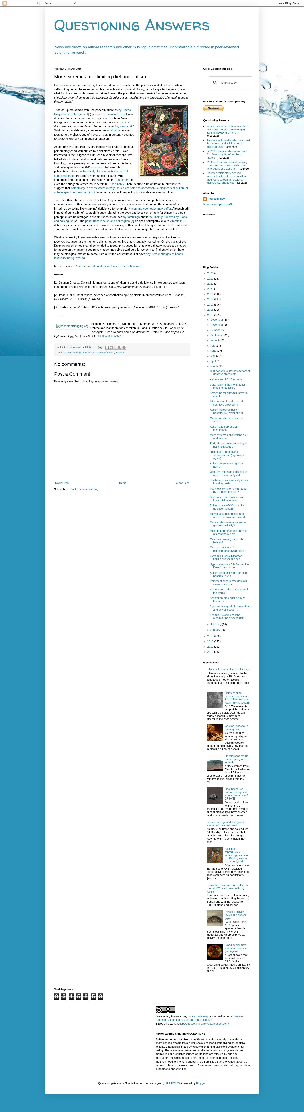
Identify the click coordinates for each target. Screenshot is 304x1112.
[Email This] (107, 347)
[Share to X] (115, 347)
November (217, 324)
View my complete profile (218, 204)
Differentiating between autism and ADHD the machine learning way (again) (237, 698)
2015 (210, 315)
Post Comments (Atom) (84, 489)
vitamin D (109, 352)
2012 (210, 646)
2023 (210, 283)
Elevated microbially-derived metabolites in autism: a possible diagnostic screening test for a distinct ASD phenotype (226, 178)
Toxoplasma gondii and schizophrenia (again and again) (227, 455)
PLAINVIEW (172, 1083)
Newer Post (62, 483)
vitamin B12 (177, 221)
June (213, 350)
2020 (210, 289)
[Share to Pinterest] (124, 347)
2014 (210, 636)
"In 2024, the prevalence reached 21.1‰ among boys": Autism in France (227, 154)
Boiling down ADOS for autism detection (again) (228, 507)
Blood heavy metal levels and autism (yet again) (236, 948)
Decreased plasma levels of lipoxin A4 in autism (226, 499)
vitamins (120, 352)
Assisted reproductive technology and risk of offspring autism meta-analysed (236, 855)
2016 (210, 309)
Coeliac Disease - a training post (237, 727)
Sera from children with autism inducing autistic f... (228, 386)
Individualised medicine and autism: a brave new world (227, 515)
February (216, 624)
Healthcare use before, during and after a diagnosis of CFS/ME (236, 793)
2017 (210, 304)
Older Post (182, 483)
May (213, 356)
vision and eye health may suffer (150, 208)
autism (67, 352)
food (84, 352)
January (215, 629)
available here (117, 114)
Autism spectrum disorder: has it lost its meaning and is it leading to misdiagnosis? (228, 143)
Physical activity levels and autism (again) (235, 915)
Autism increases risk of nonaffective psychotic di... (227, 411)
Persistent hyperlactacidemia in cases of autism (229, 583)
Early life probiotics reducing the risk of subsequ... (229, 445)
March (214, 366)
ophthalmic (114, 130)
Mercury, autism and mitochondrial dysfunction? (228, 549)
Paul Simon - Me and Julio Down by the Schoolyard (108, 266)
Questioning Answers (132, 24)
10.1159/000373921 (109, 336)
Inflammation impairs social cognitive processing (226, 403)
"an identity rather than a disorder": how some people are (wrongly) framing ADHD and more (227, 129)
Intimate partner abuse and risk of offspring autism (228, 532)
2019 (210, 294)
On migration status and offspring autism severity (237, 759)
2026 (210, 273)
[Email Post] (100, 347)
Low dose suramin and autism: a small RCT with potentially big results (227, 888)
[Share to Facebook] (120, 347)
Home (122, 483)
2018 (210, 299)
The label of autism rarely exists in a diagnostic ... (229, 482)
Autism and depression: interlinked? (224, 428)
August (214, 340)
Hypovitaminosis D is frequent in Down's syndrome (229, 566)
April (213, 361)
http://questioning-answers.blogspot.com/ (204, 1023)
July (213, 345)
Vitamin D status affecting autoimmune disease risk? (227, 616)
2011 (210, 651)
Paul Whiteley (216, 198)
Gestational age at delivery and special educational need (225, 824)
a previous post (67, 85)
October (215, 330)
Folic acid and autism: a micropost (229, 669)
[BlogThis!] (111, 347)
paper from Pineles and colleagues (107, 221)
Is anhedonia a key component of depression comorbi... (230, 372)
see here (97, 167)
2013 (210, 641)
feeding (77, 352)
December (217, 319)
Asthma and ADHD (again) (226, 379)
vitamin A (126, 126)
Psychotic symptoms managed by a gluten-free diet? (228, 490)
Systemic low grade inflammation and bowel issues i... (230, 608)
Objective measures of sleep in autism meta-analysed (228, 473)
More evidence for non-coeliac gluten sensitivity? (228, 524)
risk (90, 352)
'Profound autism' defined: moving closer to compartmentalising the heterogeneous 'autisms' (227, 165)
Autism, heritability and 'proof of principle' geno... (228, 574)
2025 (210, 278)
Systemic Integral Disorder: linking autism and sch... (226, 557)
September (217, 335)
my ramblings (131, 217)
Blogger (200, 1083)
